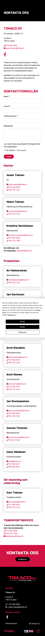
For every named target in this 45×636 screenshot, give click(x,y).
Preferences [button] (11, 315)
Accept (22, 321)
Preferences (22, 332)
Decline (22, 327)
